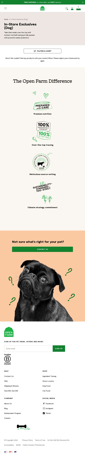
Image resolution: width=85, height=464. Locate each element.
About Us (8, 403)
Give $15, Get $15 (11, 391)
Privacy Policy (27, 440)
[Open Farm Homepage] (42, 8)
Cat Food (46, 391)
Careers (7, 418)
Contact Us (9, 376)
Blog (6, 408)
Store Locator (48, 381)
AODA (18, 445)
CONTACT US (42, 249)
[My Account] (72, 9)
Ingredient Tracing (49, 376)
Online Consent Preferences (34, 445)
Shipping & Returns (11, 386)
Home (6, 19)
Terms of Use (40, 440)
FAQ (6, 381)
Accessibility (9, 445)
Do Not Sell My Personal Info (58, 440)
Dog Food (46, 386)
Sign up (59, 348)
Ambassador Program (12, 413)
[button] (5, 8)
